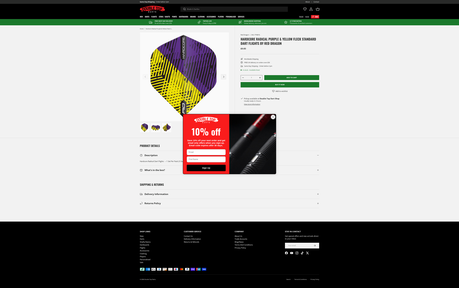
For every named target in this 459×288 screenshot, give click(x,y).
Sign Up (206, 168)
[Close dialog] (273, 117)
